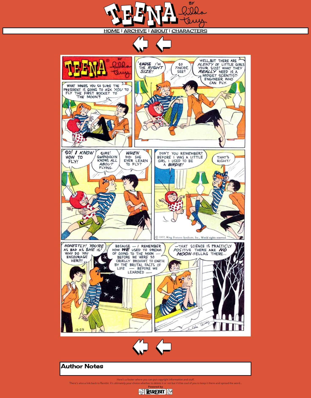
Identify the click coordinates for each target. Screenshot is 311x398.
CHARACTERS (189, 30)
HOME (112, 30)
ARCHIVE (135, 30)
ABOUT (159, 30)
